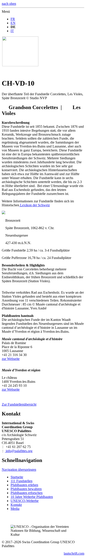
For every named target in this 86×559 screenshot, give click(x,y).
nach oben (9, 3)
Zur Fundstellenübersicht (19, 404)
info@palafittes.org (18, 451)
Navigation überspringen (19, 469)
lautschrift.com (74, 553)
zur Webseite (11, 359)
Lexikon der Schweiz (34, 205)
